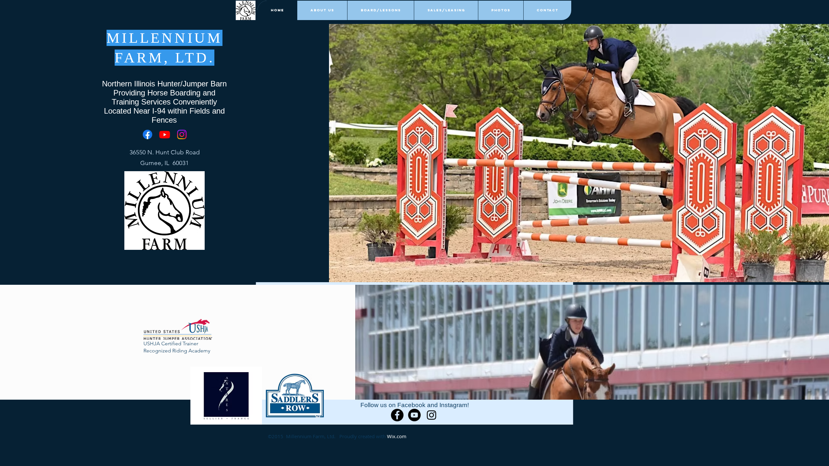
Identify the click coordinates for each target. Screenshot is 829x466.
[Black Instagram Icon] (431, 415)
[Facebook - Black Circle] (397, 415)
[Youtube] (164, 134)
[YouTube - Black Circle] (414, 415)
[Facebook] (147, 134)
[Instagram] (182, 134)
